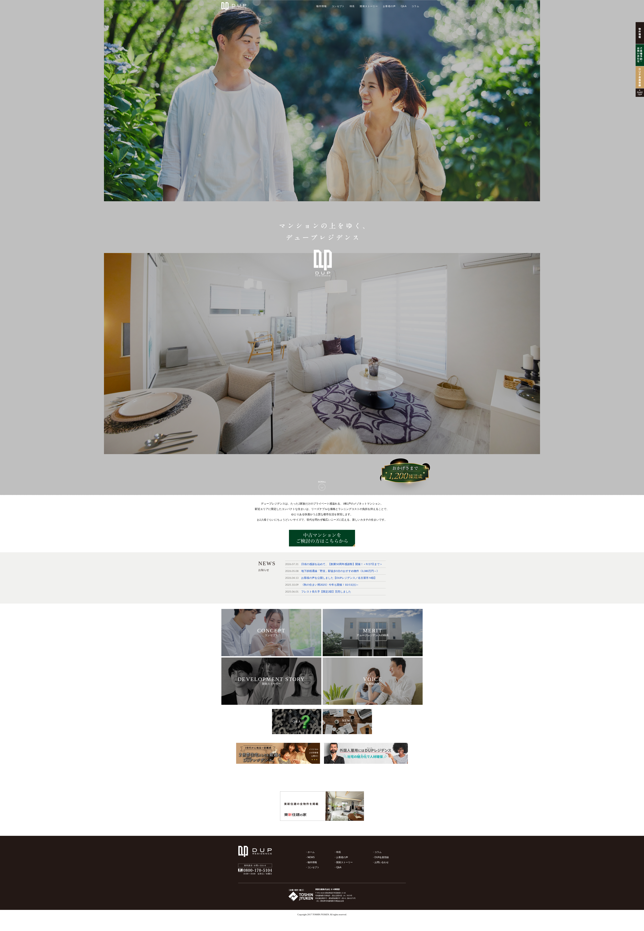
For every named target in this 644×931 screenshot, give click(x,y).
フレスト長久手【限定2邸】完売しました (326, 591)
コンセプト (338, 6)
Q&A (404, 6)
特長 (352, 6)
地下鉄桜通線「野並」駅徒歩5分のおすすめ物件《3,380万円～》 (340, 571)
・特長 (337, 852)
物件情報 (321, 6)
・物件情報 (311, 862)
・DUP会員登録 (380, 857)
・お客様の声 (341, 857)
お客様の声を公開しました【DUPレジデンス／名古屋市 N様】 (339, 578)
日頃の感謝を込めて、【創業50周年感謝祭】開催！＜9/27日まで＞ (341, 564)
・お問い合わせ (380, 862)
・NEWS (310, 857)
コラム (415, 6)
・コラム (377, 852)
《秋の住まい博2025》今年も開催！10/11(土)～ (330, 584)
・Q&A (337, 867)
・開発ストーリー (343, 862)
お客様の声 (389, 6)
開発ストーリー (369, 6)
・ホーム (310, 852)
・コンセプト (312, 867)
